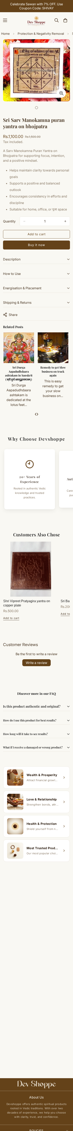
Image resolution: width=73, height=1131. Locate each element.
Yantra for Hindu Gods (19, 369)
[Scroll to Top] (66, 1109)
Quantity (9, 221)
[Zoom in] (61, 93)
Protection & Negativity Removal (41, 34)
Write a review (36, 663)
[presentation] (35, 414)
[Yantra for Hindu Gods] (19, 347)
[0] (65, 20)
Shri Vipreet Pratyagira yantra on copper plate (26, 603)
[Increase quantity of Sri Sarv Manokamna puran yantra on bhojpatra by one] (65, 221)
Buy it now (36, 245)
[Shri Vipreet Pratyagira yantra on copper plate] (30, 569)
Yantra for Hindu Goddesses (53, 369)
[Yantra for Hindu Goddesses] (53, 347)
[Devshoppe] (36, 20)
